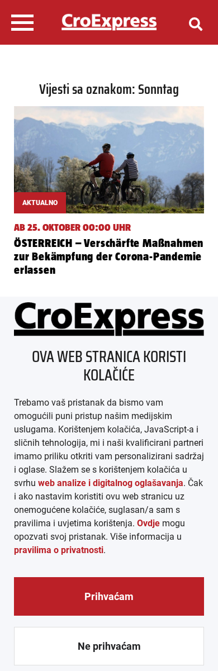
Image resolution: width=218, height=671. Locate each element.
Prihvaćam (109, 596)
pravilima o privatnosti (58, 550)
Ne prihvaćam (109, 646)
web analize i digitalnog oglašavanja (110, 483)
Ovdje (148, 523)
